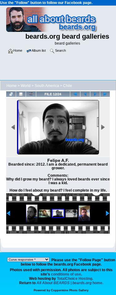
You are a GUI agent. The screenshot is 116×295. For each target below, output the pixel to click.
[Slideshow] (31, 94)
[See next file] (95, 94)
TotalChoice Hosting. (75, 278)
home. (70, 283)
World (26, 86)
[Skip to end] (105, 94)
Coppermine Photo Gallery (69, 290)
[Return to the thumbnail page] (11, 94)
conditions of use (66, 274)
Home (11, 86)
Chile (67, 86)
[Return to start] (75, 94)
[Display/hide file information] (21, 94)
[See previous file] (85, 94)
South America (47, 86)
